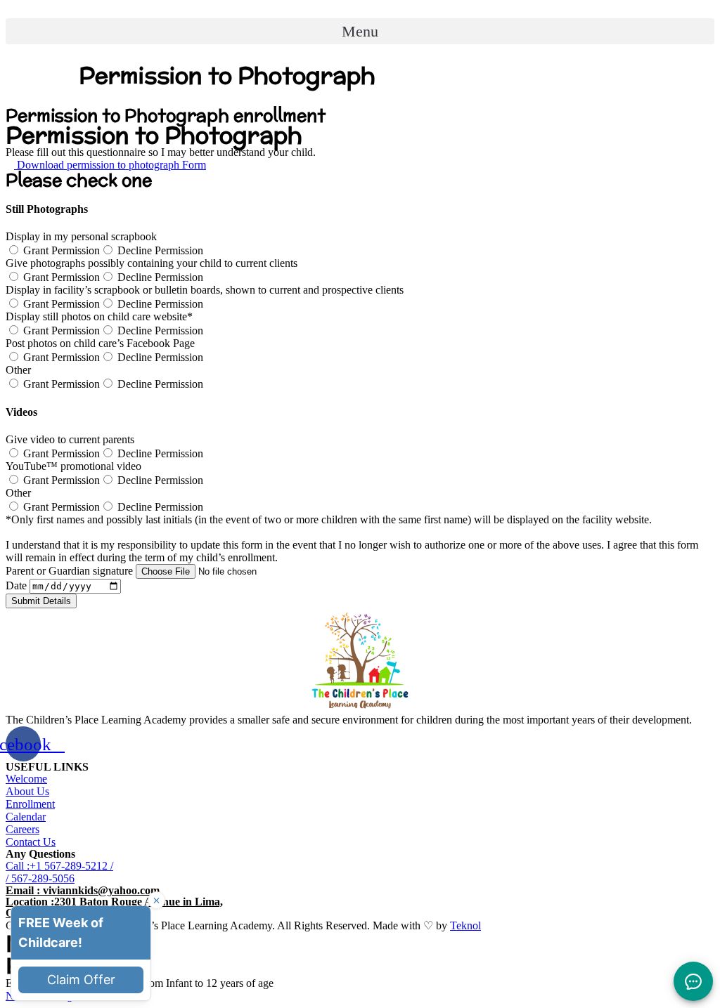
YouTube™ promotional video (73, 466)
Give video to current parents (70, 439)
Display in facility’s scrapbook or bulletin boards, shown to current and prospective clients (205, 290)
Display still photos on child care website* (99, 316)
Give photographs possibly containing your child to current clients (151, 263)
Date (18, 585)
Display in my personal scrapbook (81, 236)
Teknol (465, 925)
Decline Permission (160, 250)
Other (18, 370)
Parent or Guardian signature (71, 571)
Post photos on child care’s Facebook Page (100, 343)
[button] (360, 31)
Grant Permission (61, 250)
